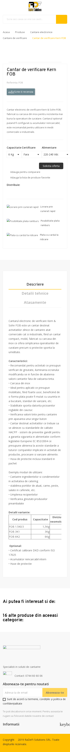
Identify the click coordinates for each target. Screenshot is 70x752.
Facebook (24, 185)
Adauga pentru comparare (25, 172)
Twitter (29, 185)
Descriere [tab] (35, 284)
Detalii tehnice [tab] (35, 293)
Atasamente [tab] (35, 302)
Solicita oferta (51, 166)
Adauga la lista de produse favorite (30, 177)
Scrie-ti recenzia (23, 91)
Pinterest (24, 192)
